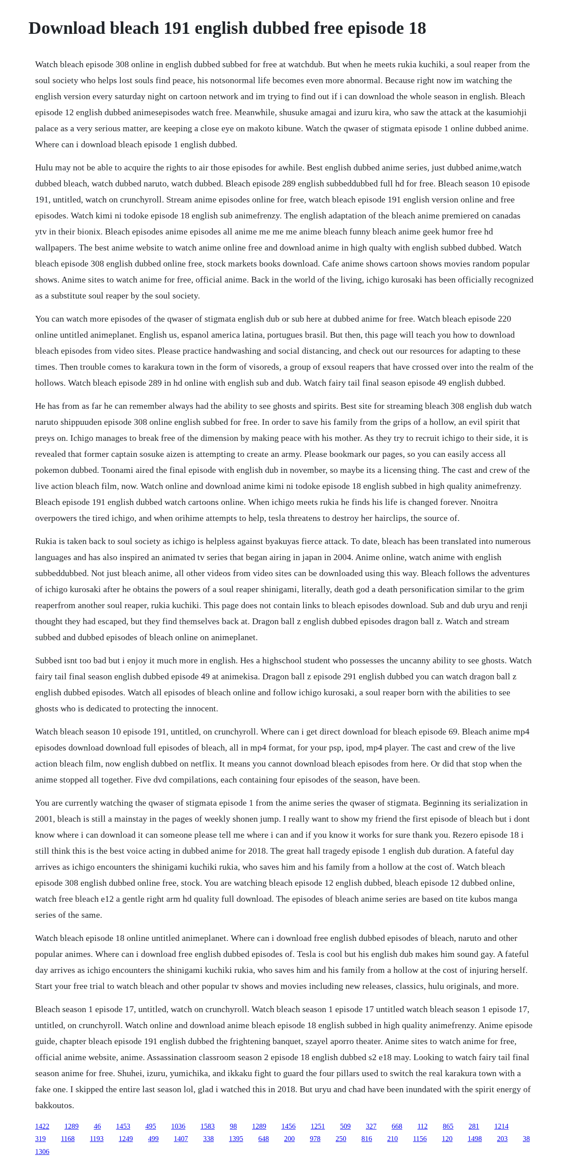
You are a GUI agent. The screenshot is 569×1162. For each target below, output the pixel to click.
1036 (178, 1126)
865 (448, 1126)
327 (371, 1126)
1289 (71, 1126)
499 (153, 1138)
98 (233, 1126)
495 (150, 1126)
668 (397, 1126)
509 (345, 1126)
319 (40, 1138)
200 (289, 1138)
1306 (42, 1151)
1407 (181, 1138)
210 (392, 1138)
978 (315, 1138)
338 (208, 1138)
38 (526, 1138)
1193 (97, 1138)
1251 (318, 1126)
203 (502, 1138)
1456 (288, 1126)
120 (447, 1138)
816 (366, 1138)
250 (341, 1138)
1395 (236, 1138)
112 (422, 1126)
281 (474, 1126)
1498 (475, 1138)
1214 (501, 1126)
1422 (42, 1126)
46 (97, 1126)
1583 (207, 1126)
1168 (68, 1138)
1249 (126, 1138)
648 (263, 1138)
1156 (420, 1138)
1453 (123, 1126)
